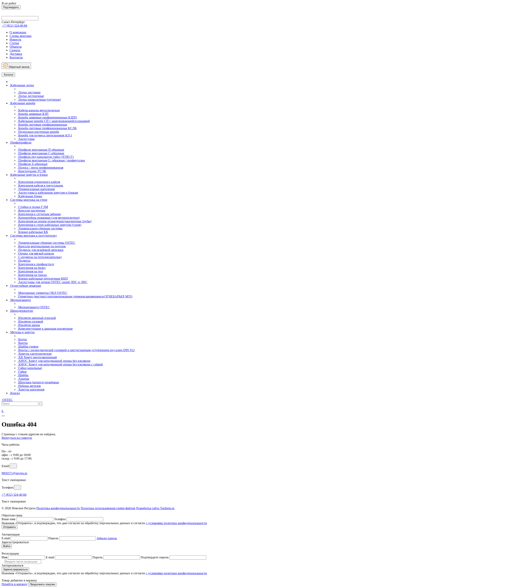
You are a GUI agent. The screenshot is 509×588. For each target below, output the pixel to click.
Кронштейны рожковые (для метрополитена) (48, 217)
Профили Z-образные (32, 164)
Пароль (53, 538)
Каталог (8, 74)
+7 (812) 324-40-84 (14, 494)
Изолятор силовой (30, 321)
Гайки (22, 371)
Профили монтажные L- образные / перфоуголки (51, 160)
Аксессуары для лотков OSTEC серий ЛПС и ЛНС (52, 282)
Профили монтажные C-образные (40, 153)
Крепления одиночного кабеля (38, 182)
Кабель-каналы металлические (38, 110)
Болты (22, 339)
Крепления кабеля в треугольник (40, 185)
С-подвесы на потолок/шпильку (39, 257)
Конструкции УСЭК (31, 171)
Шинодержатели (21, 310)
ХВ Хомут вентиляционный (37, 357)
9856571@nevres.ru (14, 473)
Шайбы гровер (27, 346)
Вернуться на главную (17, 437)
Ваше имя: (9, 519)
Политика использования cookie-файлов (108, 508)
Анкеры (23, 378)
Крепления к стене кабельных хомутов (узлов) (49, 224)
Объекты (16, 46)
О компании (18, 32)
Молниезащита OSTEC (33, 307)
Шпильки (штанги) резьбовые (38, 382)
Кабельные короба (22, 103)
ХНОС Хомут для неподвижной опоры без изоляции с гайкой (60, 364)
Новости (15, 39)
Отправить (9, 527)
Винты (22, 343)
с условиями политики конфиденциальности (176, 523)
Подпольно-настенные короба (38, 131)
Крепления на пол (30, 271)
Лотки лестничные (30, 96)
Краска (15, 393)
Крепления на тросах (32, 275)
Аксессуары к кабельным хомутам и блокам (47, 192)
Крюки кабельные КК (32, 232)
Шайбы (22, 375)
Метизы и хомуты (22, 332)
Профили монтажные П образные (40, 149)
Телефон (60, 519)
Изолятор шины (28, 325)
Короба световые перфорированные (42, 124)
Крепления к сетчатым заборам (39, 214)
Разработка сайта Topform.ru (155, 508)
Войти (6, 546)
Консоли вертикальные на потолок (41, 246)
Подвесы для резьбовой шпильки (40, 250)
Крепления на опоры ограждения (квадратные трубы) (54, 221)
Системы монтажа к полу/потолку (33, 235)
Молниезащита (20, 300)
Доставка (16, 53)
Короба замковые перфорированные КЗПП (47, 117)
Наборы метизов (29, 386)
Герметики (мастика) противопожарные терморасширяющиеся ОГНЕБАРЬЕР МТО (74, 296)
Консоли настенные (31, 210)
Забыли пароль (107, 538)
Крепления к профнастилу (35, 264)
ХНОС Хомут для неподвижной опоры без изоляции (53, 361)
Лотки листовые (29, 92)
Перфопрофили (20, 142)
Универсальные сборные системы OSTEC (46, 242)
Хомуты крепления (30, 389)
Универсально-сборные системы (39, 228)
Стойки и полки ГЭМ (32, 207)
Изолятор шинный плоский (36, 318)
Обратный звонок (18, 66)
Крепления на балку (31, 267)
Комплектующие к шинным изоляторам (45, 328)
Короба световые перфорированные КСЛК (47, 128)
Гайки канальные (29, 368)
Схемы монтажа (20, 36)
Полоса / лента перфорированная (40, 167)
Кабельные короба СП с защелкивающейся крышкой (53, 121)
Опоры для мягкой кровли (35, 253)
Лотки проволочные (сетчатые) (39, 99)
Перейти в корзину (14, 584)
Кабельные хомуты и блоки (29, 174)
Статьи (14, 43)
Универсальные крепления (36, 189)
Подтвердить (11, 7)
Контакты (16, 57)
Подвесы (23, 260)
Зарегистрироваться (15, 569)
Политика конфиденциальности (58, 508)
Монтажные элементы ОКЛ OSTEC (42, 292)
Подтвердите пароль (155, 557)
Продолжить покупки (42, 584)
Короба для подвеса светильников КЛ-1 (44, 135)
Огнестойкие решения (25, 285)
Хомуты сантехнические (34, 353)
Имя (4, 557)
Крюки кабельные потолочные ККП (42, 278)
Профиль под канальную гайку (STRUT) (45, 156)
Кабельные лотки (22, 85)
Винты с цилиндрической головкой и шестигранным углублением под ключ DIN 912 (76, 350)
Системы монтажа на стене (28, 199)
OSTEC (7, 399)
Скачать (15, 50)
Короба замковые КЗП (33, 114)
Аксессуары (26, 139)
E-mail (6, 538)
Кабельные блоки (29, 196)
